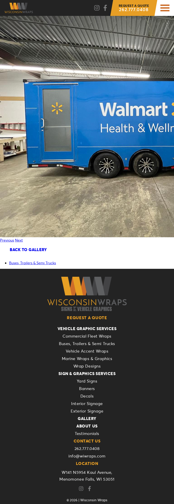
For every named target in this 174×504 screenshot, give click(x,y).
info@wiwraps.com (87, 456)
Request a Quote (87, 318)
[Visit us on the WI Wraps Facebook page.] (91, 489)
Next (19, 240)
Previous (7, 240)
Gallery (87, 418)
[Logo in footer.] (87, 294)
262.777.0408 (134, 7)
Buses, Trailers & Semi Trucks (32, 262)
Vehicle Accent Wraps (87, 351)
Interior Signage (87, 403)
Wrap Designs (87, 366)
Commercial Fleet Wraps (87, 336)
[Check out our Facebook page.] (105, 8)
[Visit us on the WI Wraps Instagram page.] (83, 489)
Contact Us (87, 441)
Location (87, 463)
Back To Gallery (28, 249)
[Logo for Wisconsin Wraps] (18, 8)
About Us (86, 426)
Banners (87, 388)
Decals (87, 396)
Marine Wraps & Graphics (87, 358)
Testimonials (87, 433)
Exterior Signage (87, 411)
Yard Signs (87, 381)
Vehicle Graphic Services (87, 328)
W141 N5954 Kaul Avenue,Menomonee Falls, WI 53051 (87, 475)
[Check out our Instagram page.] (97, 8)
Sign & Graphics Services (87, 373)
